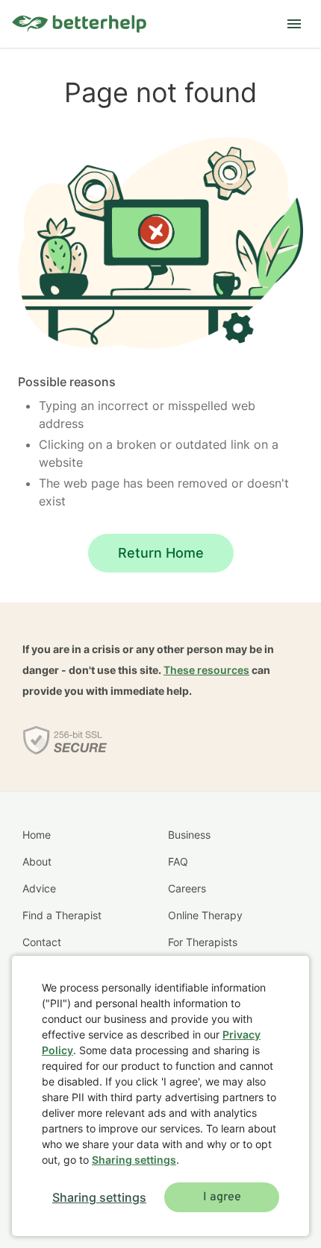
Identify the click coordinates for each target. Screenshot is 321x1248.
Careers (187, 888)
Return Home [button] (161, 553)
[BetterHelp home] (79, 24)
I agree (222, 1197)
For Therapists (202, 942)
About (37, 861)
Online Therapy (205, 915)
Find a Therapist (62, 915)
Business (189, 834)
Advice (39, 888)
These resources (206, 670)
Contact (41, 942)
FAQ (178, 861)
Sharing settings (134, 1159)
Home (36, 834)
